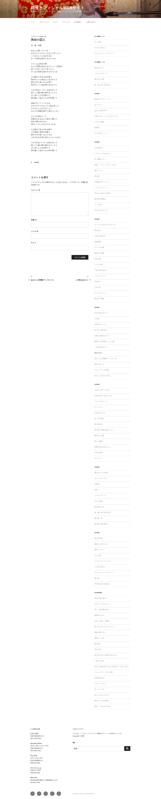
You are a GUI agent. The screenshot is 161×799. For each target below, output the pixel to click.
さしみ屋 (97, 42)
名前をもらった (100, 324)
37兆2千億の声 (99, 236)
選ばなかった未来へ (101, 473)
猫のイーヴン (99, 550)
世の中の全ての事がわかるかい (105, 655)
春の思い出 (98, 518)
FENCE (97, 281)
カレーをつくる (100, 478)
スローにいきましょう (102, 604)
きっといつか (99, 689)
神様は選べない (100, 632)
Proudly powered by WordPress (83, 794)
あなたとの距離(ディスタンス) (105, 358)
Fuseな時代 (98, 453)
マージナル (98, 407)
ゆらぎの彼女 (99, 418)
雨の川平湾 (98, 538)
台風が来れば (99, 678)
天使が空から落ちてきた (103, 396)
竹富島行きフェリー (101, 182)
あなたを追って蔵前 (101, 621)
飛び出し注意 (99, 79)
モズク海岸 (98, 501)
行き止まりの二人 (101, 210)
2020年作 (36, 162)
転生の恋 (97, 259)
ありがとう (98, 105)
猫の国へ (97, 644)
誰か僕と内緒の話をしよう (104, 430)
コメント (35, 190)
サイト (33, 243)
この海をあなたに (101, 347)
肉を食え (97, 230)
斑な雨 (96, 176)
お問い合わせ (91, 22)
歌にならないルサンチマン (104, 627)
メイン (33, 22)
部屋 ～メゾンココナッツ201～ (105, 165)
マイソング (66, 22)
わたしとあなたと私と (102, 375)
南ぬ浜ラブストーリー (102, 99)
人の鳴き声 (98, 148)
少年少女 (97, 287)
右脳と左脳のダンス (101, 336)
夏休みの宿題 (99, 253)
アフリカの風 (99, 247)
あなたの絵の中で (101, 110)
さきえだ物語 (99, 122)
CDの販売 (77, 22)
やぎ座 (96, 319)
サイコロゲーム (100, 293)
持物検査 (97, 242)
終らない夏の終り (101, 330)
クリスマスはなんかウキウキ (105, 225)
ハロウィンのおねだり (102, 153)
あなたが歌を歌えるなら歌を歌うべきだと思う (111, 666)
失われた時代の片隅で (102, 193)
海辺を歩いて (99, 68)
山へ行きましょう (101, 133)
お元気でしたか (100, 413)
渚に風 (96, 578)
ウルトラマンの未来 (101, 370)
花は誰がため (99, 507)
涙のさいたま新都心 (101, 700)
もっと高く (98, 205)
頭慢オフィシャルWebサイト (58, 7)
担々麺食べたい (100, 159)
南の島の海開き (100, 199)
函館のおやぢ (99, 615)
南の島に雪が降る (101, 524)
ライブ (55, 22)
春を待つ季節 (99, 299)
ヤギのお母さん (100, 47)
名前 (34, 220)
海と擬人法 (98, 424)
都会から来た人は (101, 544)
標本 (96, 490)
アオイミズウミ (100, 683)
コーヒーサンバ (100, 495)
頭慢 (45, 36)
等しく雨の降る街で (101, 609)
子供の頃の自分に (101, 270)
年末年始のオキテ (101, 313)
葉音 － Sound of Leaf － (103, 706)
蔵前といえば (99, 638)
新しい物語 (98, 441)
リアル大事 (98, 264)
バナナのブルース (101, 73)
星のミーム (98, 170)
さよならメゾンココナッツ (104, 53)
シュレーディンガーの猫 (103, 672)
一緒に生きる (99, 661)
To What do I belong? (101, 584)
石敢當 (96, 484)
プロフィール (44, 22)
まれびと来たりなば (101, 390)
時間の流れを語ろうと (102, 447)
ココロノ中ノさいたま (102, 561)
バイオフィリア (100, 276)
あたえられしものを (101, 695)
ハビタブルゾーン (101, 187)
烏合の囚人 (98, 353)
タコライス (98, 458)
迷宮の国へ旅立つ (101, 598)
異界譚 (96, 127)
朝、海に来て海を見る (102, 85)
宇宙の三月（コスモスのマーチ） (106, 116)
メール (34, 231)
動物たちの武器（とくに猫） (105, 341)
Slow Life (97, 649)
